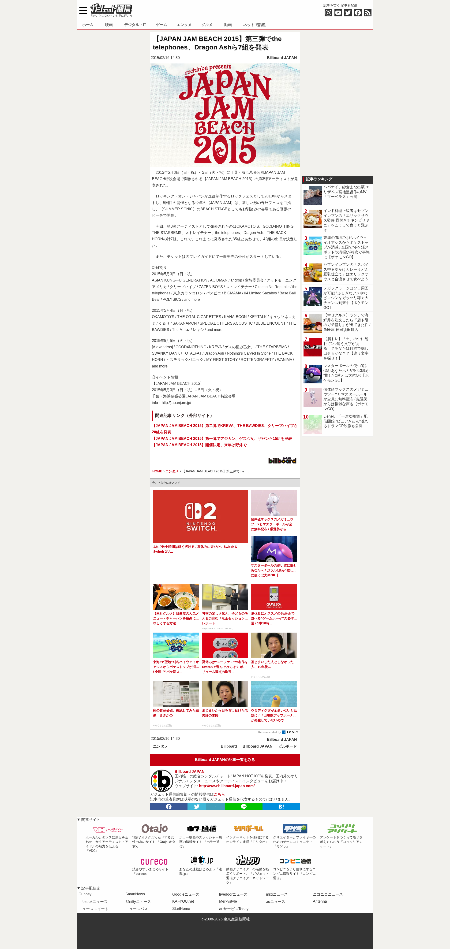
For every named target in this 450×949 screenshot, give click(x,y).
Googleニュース (185, 894)
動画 (228, 25)
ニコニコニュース (328, 894)
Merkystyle (228, 901)
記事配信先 (90, 888)
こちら (219, 794)
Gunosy (85, 894)
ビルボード (287, 746)
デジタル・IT (135, 25)
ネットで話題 (254, 25)
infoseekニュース (93, 902)
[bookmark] (281, 806)
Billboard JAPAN (282, 58)
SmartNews (135, 894)
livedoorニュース (233, 894)
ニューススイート (94, 909)
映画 (109, 25)
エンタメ (184, 25)
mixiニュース (277, 894)
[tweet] (197, 806)
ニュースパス (136, 909)
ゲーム (161, 25)
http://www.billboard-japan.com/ (227, 786)
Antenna (320, 901)
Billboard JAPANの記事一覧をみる (225, 760)
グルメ (207, 25)
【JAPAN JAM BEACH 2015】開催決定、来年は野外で (199, 445)
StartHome (181, 909)
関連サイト (90, 820)
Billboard (229, 746)
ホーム (88, 25)
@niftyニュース (138, 902)
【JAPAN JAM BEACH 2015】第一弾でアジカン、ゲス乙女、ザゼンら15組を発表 (222, 439)
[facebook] (169, 806)
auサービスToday (233, 909)
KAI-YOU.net (183, 901)
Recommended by (269, 732)
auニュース (275, 902)
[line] (243, 806)
